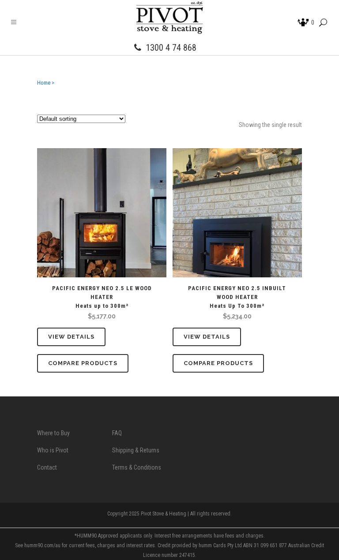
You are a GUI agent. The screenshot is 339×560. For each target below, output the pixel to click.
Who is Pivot (52, 450)
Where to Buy (53, 433)
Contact (47, 467)
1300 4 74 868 (171, 47)
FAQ (117, 433)
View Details (71, 336)
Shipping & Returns (135, 450)
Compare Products (82, 363)
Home (43, 82)
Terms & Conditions (136, 467)
